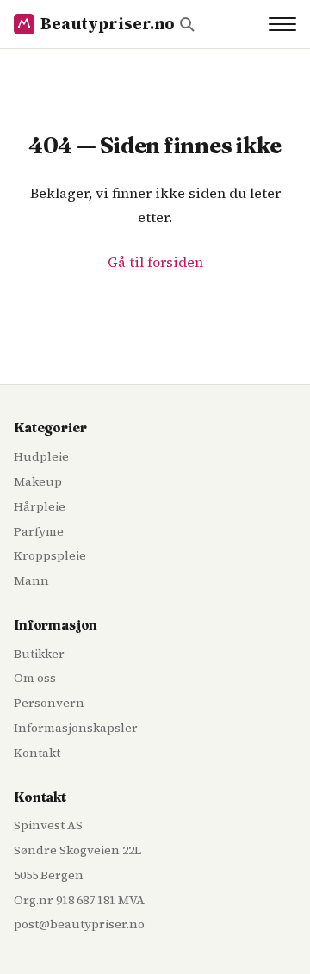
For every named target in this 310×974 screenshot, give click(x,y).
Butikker (39, 653)
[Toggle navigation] (282, 24)
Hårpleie (39, 506)
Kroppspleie (50, 555)
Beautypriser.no (107, 23)
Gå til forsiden (155, 261)
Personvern (49, 702)
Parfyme (39, 531)
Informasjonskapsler (76, 727)
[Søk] (187, 24)
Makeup (38, 481)
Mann (31, 580)
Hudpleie (41, 456)
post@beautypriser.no (79, 924)
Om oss (35, 677)
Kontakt (37, 752)
